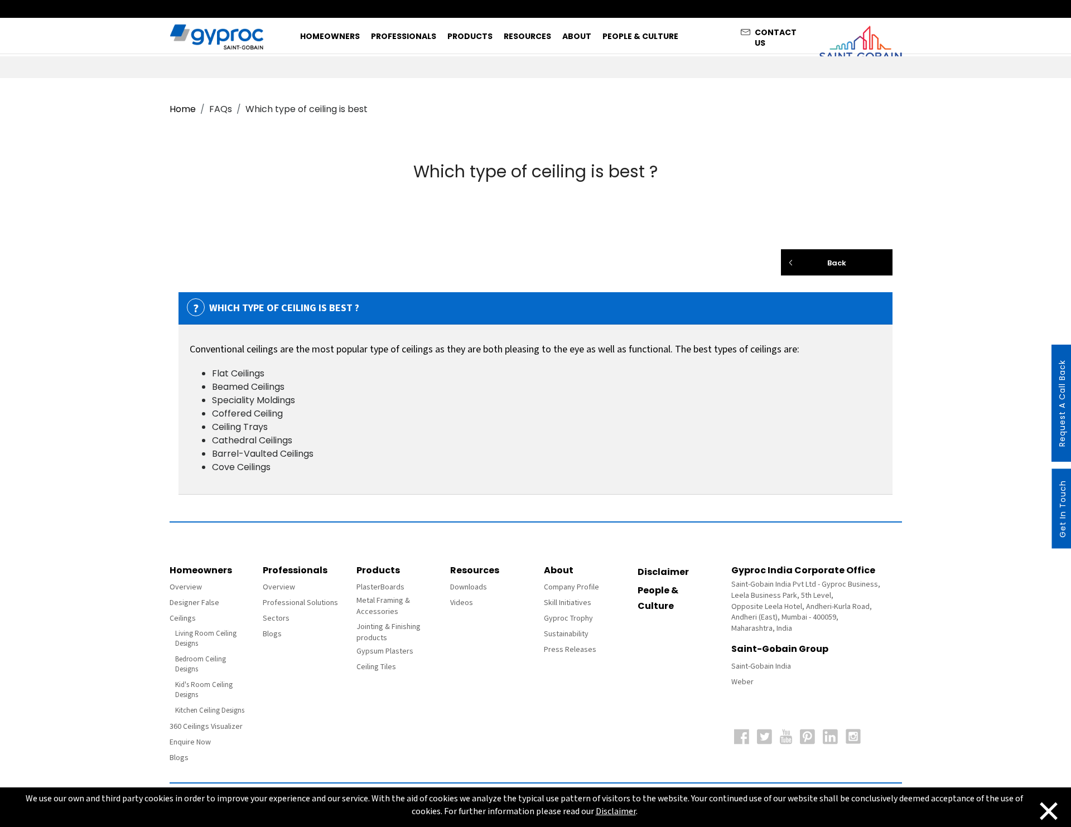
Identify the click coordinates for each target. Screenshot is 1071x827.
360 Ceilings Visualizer (206, 727)
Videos (461, 603)
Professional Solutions (300, 603)
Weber (742, 682)
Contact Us (776, 35)
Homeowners (330, 36)
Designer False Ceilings (194, 610)
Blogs (179, 758)
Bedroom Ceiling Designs (200, 664)
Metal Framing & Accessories (383, 606)
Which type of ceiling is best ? (276, 309)
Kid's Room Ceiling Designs (204, 690)
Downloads (468, 587)
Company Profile (571, 587)
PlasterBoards (380, 587)
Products (470, 36)
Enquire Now (190, 742)
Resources (527, 36)
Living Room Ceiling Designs (206, 639)
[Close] (1049, 810)
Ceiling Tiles (376, 667)
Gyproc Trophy (568, 618)
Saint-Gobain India (761, 666)
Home (183, 109)
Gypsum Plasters (384, 651)
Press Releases (570, 650)
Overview (186, 587)
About (576, 36)
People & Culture (640, 36)
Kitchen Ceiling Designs (209, 710)
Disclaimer (663, 571)
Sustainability (566, 634)
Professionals (403, 36)
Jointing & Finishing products (388, 632)
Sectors (276, 618)
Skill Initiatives (567, 603)
